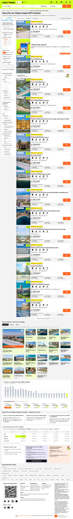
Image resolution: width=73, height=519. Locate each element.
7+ (9, 52)
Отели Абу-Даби (23, 498)
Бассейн (5, 124)
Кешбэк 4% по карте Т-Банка (8, 35)
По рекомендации (20, 18)
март (26, 479)
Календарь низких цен (34, 484)
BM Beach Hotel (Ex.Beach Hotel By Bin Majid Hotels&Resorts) (49, 192)
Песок (5, 81)
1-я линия (4, 56)
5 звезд (17, 324)
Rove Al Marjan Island (37, 59)
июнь (38, 479)
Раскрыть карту (9, 18)
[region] (36, 436)
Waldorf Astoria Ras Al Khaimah (40, 284)
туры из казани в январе (34, 471)
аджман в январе (57, 468)
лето (8, 479)
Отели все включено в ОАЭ (35, 500)
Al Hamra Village (35, 303)
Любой (4, 52)
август (46, 479)
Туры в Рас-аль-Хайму (24, 10)
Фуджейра (48, 475)
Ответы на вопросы (46, 487)
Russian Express (7, 97)
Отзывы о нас (23, 487)
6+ (7, 52)
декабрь (67, 479)
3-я (10, 56)
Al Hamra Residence (37, 266)
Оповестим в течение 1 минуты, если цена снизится (8, 26)
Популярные (5, 324)
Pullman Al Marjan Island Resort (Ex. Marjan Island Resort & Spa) (50, 119)
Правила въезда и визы (46, 486)
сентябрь (52, 479)
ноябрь (62, 479)
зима (16, 479)
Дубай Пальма (55, 475)
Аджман (15, 475)
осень (12, 479)
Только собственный (8, 75)
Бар (4, 140)
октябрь (57, 479)
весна (4, 479)
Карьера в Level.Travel (24, 486)
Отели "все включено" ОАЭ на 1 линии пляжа (35, 498)
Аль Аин (4, 475)
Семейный (6, 106)
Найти (66, 6)
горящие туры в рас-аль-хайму (9, 468)
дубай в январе (16, 471)
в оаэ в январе (24, 471)
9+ (12, 52)
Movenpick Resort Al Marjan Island (41, 24)
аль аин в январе (38, 468)
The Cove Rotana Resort (38, 82)
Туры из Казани (9, 10)
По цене (27, 18)
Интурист (6, 92)
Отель (5, 60)
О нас (21, 484)
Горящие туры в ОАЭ (24, 495)
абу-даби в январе (48, 468)
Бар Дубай (21, 475)
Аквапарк (6, 129)
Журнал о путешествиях (35, 490)
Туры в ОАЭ (16, 10)
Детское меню (7, 149)
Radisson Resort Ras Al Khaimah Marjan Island (44, 247)
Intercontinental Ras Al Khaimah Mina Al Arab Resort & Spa (48, 229)
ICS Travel (6, 95)
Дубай (26, 475)
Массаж (5, 142)
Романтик (6, 109)
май (34, 479)
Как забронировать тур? (46, 484)
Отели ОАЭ (43, 500)
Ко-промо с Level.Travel (24, 490)
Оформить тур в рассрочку (35, 487)
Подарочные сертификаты (35, 486)
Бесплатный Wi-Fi (7, 120)
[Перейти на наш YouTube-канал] (8, 507)
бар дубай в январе (7, 471)
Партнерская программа (35, 489)
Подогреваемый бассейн (9, 126)
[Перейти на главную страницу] (9, 2)
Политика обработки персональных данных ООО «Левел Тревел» (62, 517)
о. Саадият (62, 475)
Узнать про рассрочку (36, 460)
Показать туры (67, 32)
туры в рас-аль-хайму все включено (25, 468)
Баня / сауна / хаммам (8, 131)
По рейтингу (35, 18)
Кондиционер (6, 135)
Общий (5, 77)
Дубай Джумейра (33, 475)
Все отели (6, 115)
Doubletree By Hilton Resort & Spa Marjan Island (45, 211)
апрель (30, 479)
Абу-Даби (10, 475)
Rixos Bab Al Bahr (36, 156)
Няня (5, 146)
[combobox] (11, 6)
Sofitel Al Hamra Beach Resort (40, 137)
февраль (21, 479)
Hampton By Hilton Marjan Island (40, 174)
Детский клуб (6, 151)
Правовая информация (59, 515)
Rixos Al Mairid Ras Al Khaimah (40, 100)
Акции (43, 489)
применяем (29, 515)
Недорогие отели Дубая (25, 500)
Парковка (6, 138)
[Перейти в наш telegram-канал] (12, 507)
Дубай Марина (41, 475)
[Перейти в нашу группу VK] (5, 507)
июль (42, 479)
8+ (10, 52)
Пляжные (12, 324)
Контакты (22, 489)
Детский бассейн (7, 154)
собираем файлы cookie (21, 515)
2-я (8, 56)
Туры (4, 10)
